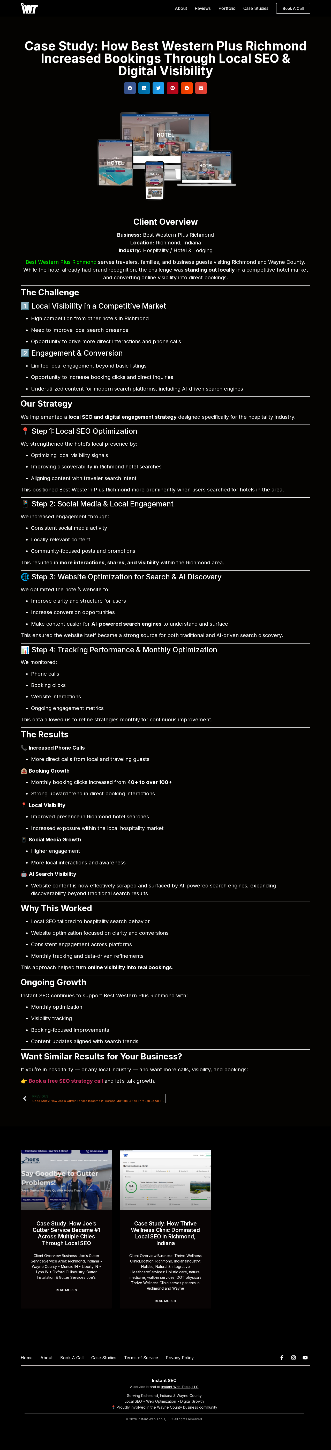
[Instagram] (293, 1357)
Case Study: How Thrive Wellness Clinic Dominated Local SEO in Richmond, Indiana (165, 1233)
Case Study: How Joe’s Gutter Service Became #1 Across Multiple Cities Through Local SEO (66, 1233)
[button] (130, 88)
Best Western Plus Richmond (61, 262)
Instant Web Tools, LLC (180, 1387)
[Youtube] (305, 1357)
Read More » (66, 1290)
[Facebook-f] (282, 1357)
